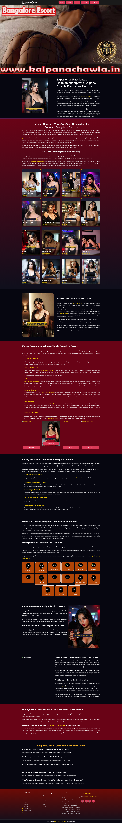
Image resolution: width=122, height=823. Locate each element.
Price (77, 2)
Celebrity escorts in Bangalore (31, 381)
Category (85, 2)
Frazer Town (48, 594)
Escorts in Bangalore (27, 138)
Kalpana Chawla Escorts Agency (60, 821)
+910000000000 (87, 793)
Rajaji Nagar (94, 582)
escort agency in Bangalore (37, 161)
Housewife (45, 802)
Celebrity (45, 797)
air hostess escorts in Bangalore (54, 361)
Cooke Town (61, 594)
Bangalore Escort (64, 313)
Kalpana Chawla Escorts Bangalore (31, 350)
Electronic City (28, 570)
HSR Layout (41, 582)
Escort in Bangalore (66, 686)
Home (61, 2)
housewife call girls (52, 418)
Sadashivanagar (67, 581)
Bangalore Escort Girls (57, 725)
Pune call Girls (26, 806)
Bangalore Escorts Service (86, 96)
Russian (44, 806)
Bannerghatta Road (80, 582)
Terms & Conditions (27, 810)
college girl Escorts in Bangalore (46, 370)
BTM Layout (74, 594)
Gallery (69, 2)
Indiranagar (28, 581)
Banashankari (54, 569)
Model (44, 804)
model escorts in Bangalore (48, 403)
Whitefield (80, 569)
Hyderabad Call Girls (27, 808)
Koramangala (54, 581)
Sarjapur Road (41, 570)
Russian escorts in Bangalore (47, 392)
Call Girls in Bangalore (78, 303)
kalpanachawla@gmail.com (90, 796)
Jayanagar (93, 569)
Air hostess (45, 795)
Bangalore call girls (79, 477)
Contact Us (94, 2)
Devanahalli (67, 569)
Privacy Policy (26, 812)
